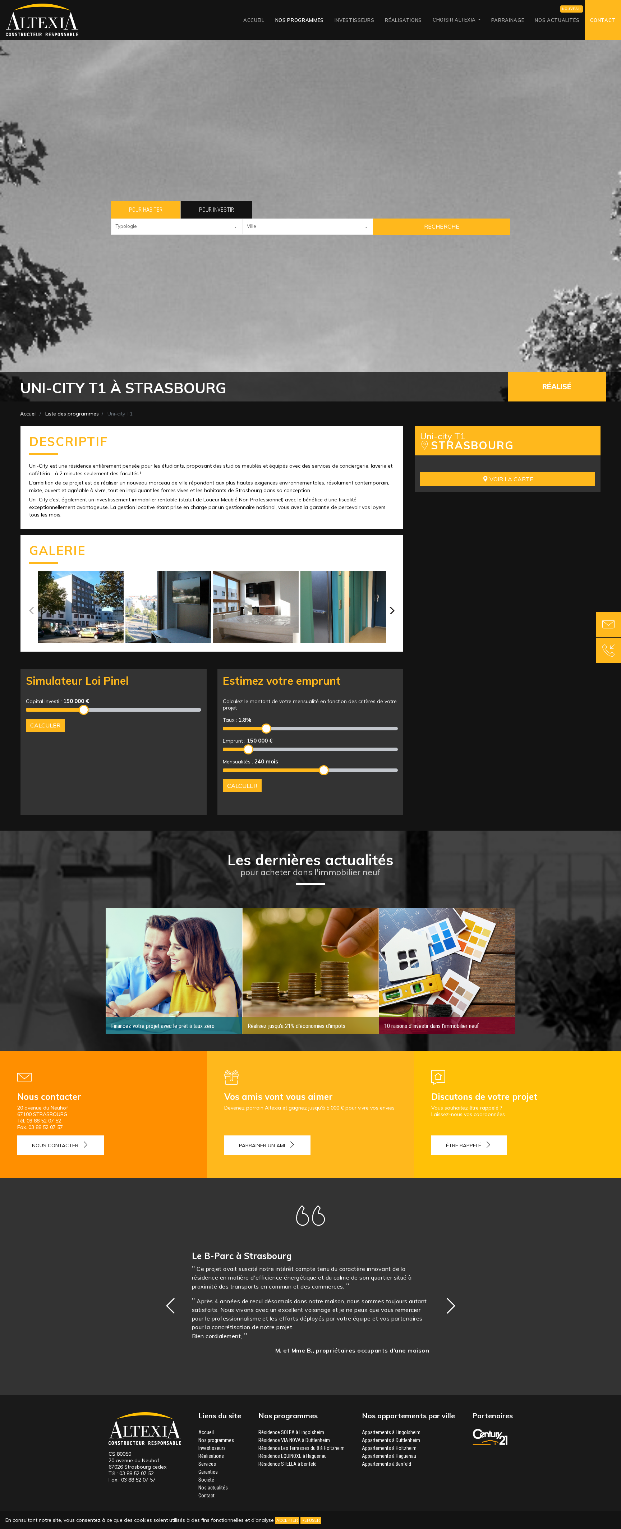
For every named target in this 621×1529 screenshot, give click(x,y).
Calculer (45, 725)
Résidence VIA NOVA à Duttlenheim (294, 1440)
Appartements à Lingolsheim (391, 1432)
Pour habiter (145, 209)
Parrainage (507, 20)
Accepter (287, 1520)
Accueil (253, 20)
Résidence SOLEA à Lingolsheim (291, 1432)
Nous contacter (55, 1145)
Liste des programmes (72, 413)
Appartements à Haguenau (389, 1456)
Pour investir (216, 209)
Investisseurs (354, 20)
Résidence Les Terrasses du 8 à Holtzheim (301, 1448)
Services (207, 1464)
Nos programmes (299, 20)
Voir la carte (510, 479)
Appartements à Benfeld (386, 1464)
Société (206, 1480)
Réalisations (403, 20)
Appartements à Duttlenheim (391, 1440)
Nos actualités (557, 20)
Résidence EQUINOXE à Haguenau (292, 1456)
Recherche (441, 226)
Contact (603, 20)
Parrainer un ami (262, 1145)
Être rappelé (463, 1145)
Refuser (311, 1520)
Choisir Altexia (455, 20)
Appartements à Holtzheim (389, 1448)
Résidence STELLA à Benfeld (287, 1464)
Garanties (208, 1472)
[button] (176, 227)
